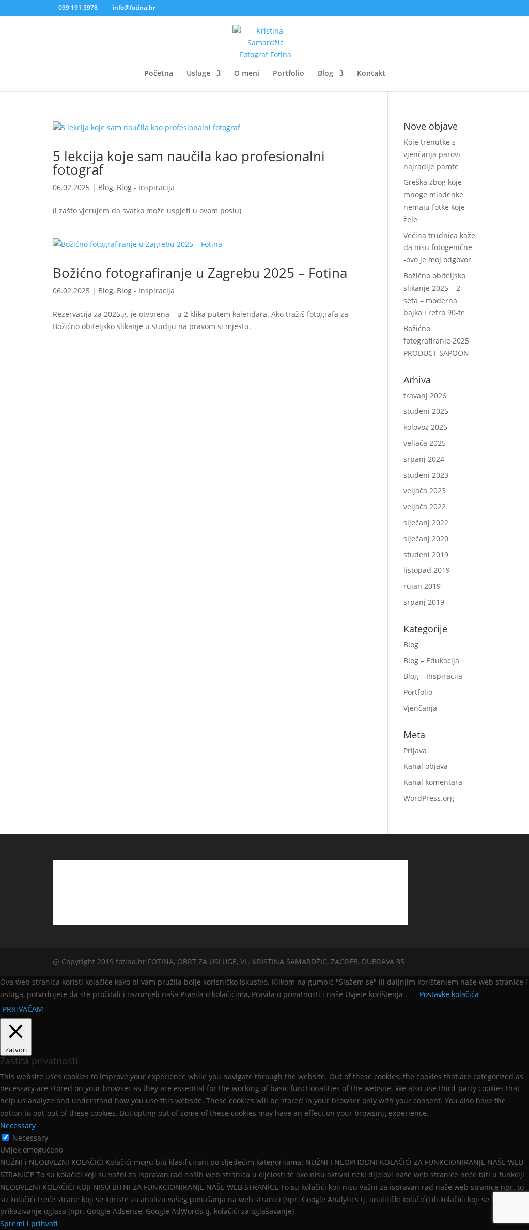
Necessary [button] (18, 1125)
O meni (246, 74)
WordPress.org (428, 798)
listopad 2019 (426, 570)
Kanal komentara (432, 782)
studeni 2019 (425, 554)
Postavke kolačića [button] (449, 994)
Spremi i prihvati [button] (29, 1223)
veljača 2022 (424, 506)
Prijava (415, 750)
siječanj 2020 (425, 538)
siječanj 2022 (425, 522)
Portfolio (288, 74)
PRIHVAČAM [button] (23, 1009)
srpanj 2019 (423, 602)
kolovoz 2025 (425, 427)
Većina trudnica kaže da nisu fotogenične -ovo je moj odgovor (439, 247)
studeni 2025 (425, 411)
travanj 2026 (424, 395)
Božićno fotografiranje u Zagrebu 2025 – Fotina (200, 272)
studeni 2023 (425, 475)
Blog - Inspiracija (146, 187)
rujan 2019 (422, 586)
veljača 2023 (424, 490)
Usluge (198, 74)
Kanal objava (425, 766)
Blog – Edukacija (431, 660)
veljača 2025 (424, 443)
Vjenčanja (420, 708)
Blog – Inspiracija (432, 676)
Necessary (30, 1138)
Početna (158, 74)
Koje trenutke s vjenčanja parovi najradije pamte (431, 154)
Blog (325, 74)
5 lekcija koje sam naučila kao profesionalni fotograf (189, 163)
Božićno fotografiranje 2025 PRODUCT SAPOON (436, 340)
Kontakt (371, 74)
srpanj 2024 (423, 459)
